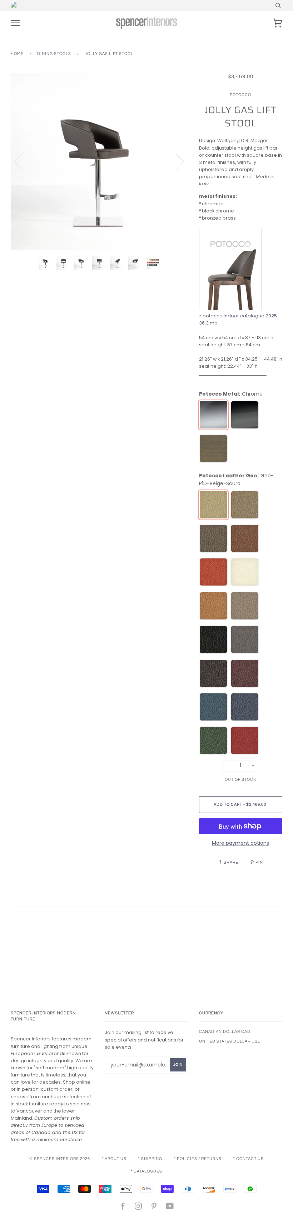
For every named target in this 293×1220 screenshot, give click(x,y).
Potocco (240, 95)
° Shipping (150, 1159)
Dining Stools (54, 54)
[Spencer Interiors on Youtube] (170, 1208)
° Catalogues (146, 1171)
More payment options (240, 843)
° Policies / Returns (198, 1159)
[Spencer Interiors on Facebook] (122, 1208)
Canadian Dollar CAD (224, 1032)
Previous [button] (23, 161)
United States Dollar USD (230, 1041)
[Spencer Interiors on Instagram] (138, 1208)
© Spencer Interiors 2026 (59, 1159)
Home (17, 54)
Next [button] (175, 161)
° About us (114, 1159)
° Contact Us (248, 1159)
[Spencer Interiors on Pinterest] (154, 1208)
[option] (99, 161)
